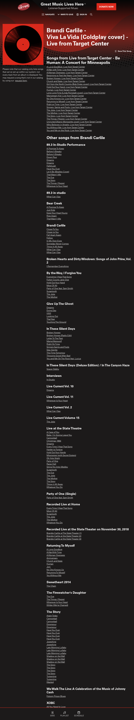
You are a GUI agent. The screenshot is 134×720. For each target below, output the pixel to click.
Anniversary (52, 558)
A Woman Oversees (56, 555)
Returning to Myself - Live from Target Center (67, 102)
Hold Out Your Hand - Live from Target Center (67, 87)
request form (21, 81)
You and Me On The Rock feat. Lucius (64, 359)
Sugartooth (52, 291)
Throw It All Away (55, 247)
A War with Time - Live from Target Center (65, 70)
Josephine (51, 642)
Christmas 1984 (54, 441)
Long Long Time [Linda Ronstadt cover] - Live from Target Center (76, 93)
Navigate (50, 14)
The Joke (51, 294)
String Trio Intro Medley (57, 467)
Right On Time (53, 344)
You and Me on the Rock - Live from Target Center (69, 131)
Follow (50, 238)
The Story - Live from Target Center (62, 116)
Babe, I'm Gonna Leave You (59, 435)
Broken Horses (53, 333)
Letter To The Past (55, 339)
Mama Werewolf (54, 341)
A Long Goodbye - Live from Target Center (66, 67)
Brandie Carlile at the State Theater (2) (64, 536)
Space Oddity (53, 369)
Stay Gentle (52, 350)
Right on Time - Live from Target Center (64, 105)
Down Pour (52, 157)
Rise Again (52, 216)
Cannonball (52, 438)
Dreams (50, 160)
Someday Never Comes (58, 244)
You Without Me (54, 576)
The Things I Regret (56, 183)
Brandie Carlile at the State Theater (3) (64, 539)
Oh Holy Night (53, 458)
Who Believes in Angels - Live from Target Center (69, 125)
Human (50, 564)
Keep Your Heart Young (57, 213)
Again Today (52, 616)
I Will (49, 314)
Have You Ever (53, 169)
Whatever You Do (55, 487)
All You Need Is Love (56, 707)
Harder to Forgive (55, 450)
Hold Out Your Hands (56, 453)
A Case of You (53, 432)
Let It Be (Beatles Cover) (58, 172)
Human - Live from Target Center (61, 90)
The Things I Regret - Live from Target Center (67, 119)
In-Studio (51, 380)
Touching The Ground (56, 322)
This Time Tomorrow (56, 353)
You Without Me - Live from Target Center (65, 128)
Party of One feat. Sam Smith (60, 289)
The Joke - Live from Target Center (62, 110)
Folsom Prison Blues (56, 696)
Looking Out (52, 316)
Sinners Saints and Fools (58, 347)
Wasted (50, 682)
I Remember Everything (58, 266)
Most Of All (52, 286)
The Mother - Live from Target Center (63, 113)
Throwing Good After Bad (58, 356)
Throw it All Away (55, 484)
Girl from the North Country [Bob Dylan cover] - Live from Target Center (79, 84)
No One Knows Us (55, 570)
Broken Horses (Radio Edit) (59, 336)
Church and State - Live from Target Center (66, 81)
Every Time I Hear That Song (59, 447)
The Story (51, 181)
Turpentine (51, 677)
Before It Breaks (54, 152)
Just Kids (51, 210)
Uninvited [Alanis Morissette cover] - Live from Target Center (74, 122)
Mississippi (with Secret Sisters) (61, 456)
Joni (49, 567)
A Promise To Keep (55, 149)
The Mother (52, 297)
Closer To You (53, 229)
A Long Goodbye (54, 550)
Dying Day (51, 311)
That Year (51, 319)
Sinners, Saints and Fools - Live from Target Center (69, 107)
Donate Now (106, 6)
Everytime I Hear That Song (59, 277)
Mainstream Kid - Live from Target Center (65, 96)
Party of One (52, 461)
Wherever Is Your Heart (57, 186)
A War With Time (54, 553)
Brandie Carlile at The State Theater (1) (64, 533)
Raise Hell (51, 464)
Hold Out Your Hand (56, 283)
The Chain (51, 586)
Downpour (51, 625)
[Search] (91, 14)
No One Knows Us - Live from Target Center (66, 99)
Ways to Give (67, 14)
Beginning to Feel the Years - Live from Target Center (70, 76)
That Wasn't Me (54, 175)
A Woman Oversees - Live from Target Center (67, 73)
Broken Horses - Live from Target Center (65, 79)
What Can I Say (54, 197)
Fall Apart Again (54, 235)
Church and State (54, 561)
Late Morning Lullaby (56, 648)
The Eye (50, 178)
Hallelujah (51, 166)
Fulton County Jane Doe (58, 280)
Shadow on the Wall (56, 656)
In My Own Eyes (54, 241)
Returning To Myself (56, 573)
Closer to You (53, 232)
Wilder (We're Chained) (57, 605)
